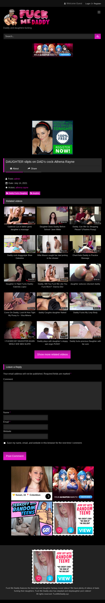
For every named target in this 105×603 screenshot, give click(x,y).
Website (7, 431)
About (15, 168)
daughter (36, 193)
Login (87, 3)
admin (17, 179)
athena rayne (22, 187)
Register (97, 3)
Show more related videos (52, 354)
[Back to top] (97, 595)
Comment (8, 379)
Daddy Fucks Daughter (18, 193)
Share (33, 168)
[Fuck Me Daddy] (52, 17)
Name (7, 412)
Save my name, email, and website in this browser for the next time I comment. (44, 443)
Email (6, 422)
